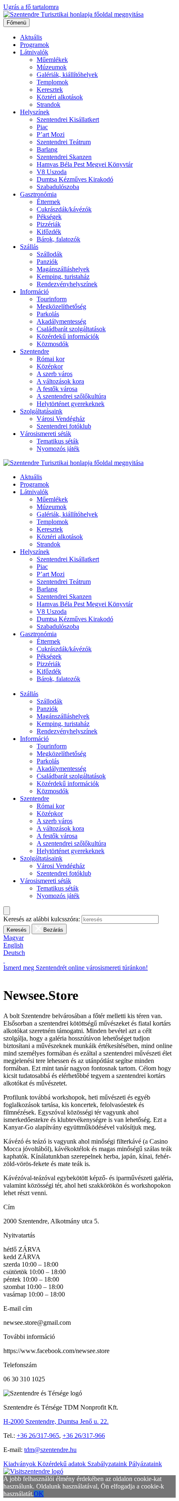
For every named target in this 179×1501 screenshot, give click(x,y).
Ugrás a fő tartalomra (31, 6)
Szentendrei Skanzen (64, 156)
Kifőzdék (49, 231)
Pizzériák (49, 224)
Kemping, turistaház (63, 276)
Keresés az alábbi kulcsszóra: (41, 919)
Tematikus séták (58, 441)
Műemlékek (52, 59)
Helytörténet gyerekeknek (70, 403)
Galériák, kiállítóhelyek (67, 74)
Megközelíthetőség (61, 306)
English (13, 945)
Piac (42, 126)
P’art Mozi (51, 134)
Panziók (47, 261)
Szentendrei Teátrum (64, 141)
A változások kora (60, 381)
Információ (34, 291)
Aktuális (31, 37)
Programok (34, 44)
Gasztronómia (38, 194)
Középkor (50, 366)
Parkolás (48, 313)
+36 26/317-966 (83, 1435)
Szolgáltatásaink (41, 411)
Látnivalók (34, 52)
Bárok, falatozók (58, 239)
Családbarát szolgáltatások (71, 328)
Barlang (47, 149)
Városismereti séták (45, 433)
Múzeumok (52, 67)
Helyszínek (35, 112)
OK (39, 1493)
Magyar (13, 937)
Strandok (48, 104)
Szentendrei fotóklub (64, 426)
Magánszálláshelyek (63, 269)
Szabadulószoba (58, 186)
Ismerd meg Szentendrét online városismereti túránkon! (75, 967)
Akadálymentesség (61, 321)
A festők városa (57, 388)
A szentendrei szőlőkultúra (71, 396)
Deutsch (14, 952)
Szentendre (34, 351)
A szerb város (54, 373)
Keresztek (50, 89)
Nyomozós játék (58, 448)
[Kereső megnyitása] (6, 910)
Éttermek (48, 201)
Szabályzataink (108, 1463)
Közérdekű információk (68, 336)
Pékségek (49, 216)
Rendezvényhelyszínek (67, 284)
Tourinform (52, 299)
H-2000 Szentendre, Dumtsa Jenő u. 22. (56, 1421)
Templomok (52, 82)
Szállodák (49, 254)
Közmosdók (53, 343)
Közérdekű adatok (62, 1463)
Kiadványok (20, 1463)
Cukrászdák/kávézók (64, 209)
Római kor (51, 358)
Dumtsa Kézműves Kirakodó (75, 179)
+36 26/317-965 (38, 1435)
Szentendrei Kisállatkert (68, 119)
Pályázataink (145, 1463)
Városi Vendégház (61, 418)
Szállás (29, 246)
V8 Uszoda (52, 171)
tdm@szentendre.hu (50, 1449)
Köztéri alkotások (60, 97)
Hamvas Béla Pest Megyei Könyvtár (85, 164)
